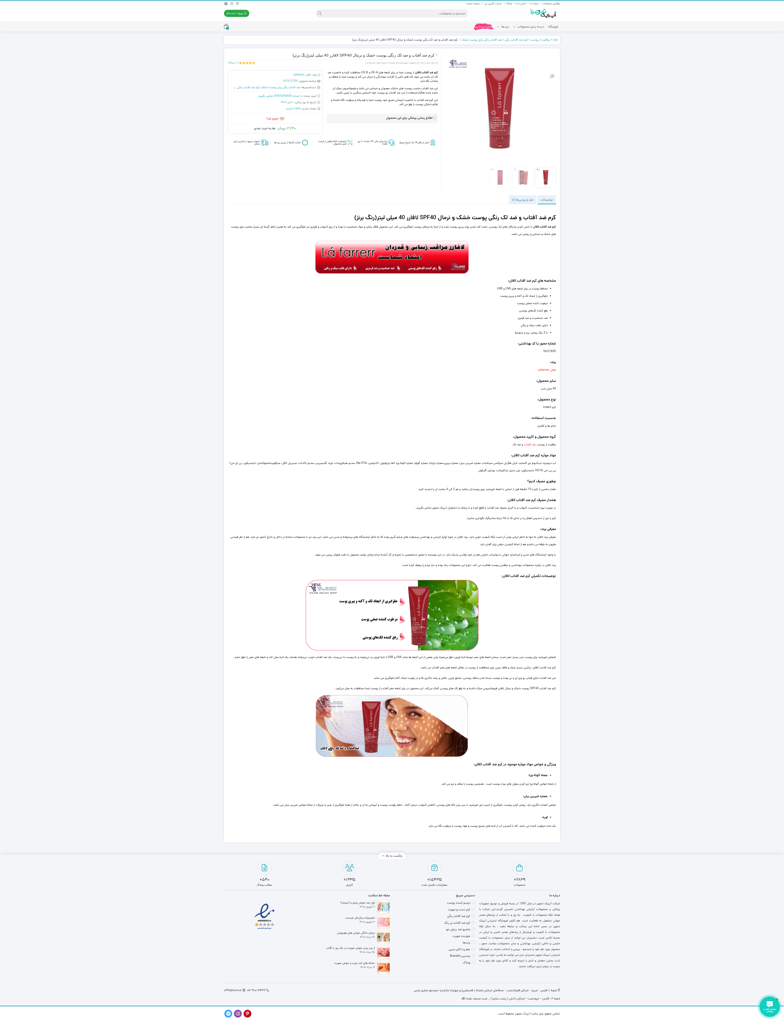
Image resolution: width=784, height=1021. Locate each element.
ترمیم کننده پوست (458, 903)
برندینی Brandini (460, 956)
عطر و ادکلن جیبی (459, 949)
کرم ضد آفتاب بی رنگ (457, 923)
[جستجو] (320, 13)
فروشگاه (553, 26)
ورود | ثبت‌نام (235, 13)
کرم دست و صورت (459, 909)
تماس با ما (521, 4)
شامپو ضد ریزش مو (458, 929)
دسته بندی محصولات (530, 26)
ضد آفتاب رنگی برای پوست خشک (482, 40)
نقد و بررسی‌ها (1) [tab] (522, 200)
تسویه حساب (473, 4)
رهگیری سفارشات (551, 4)
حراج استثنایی (484, 26)
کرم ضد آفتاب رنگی (516, 40)
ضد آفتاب (530, 444)
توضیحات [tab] (547, 200)
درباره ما (535, 4)
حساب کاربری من (493, 4)
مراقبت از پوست (540, 40)
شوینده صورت (461, 936)
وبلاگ (509, 4)
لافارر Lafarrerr (302, 75)
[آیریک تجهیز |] (543, 13)
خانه (555, 40)
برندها (505, 26)
